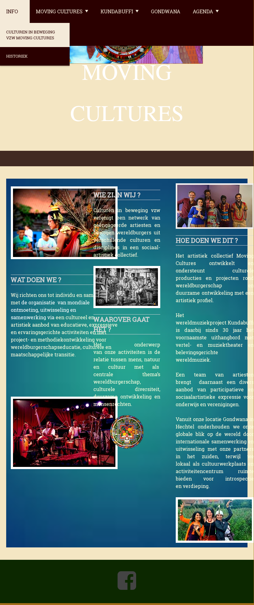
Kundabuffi (117, 11)
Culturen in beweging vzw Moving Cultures (30, 34)
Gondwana (165, 11)
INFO (12, 11)
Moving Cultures (59, 11)
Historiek (17, 56)
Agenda (203, 11)
